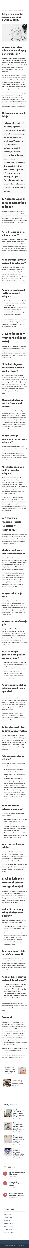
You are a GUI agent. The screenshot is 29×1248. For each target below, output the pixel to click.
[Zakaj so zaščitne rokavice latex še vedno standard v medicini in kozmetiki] (8, 1139)
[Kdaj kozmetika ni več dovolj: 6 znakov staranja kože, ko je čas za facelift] (8, 1113)
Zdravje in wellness (17, 1119)
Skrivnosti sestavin (12, 10)
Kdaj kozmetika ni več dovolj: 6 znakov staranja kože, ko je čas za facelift (18, 1113)
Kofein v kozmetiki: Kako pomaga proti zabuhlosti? (17, 1082)
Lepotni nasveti (8, 1217)
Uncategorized (8, 1229)
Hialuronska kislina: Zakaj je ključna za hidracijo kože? (10, 1070)
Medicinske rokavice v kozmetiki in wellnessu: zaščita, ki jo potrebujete (18, 1152)
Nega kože (7, 1220)
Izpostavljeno (7, 1214)
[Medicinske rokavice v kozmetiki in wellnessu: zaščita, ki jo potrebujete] (8, 1152)
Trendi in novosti (8, 1226)
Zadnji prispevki (11, 1105)
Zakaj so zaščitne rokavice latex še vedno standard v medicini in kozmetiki (18, 1139)
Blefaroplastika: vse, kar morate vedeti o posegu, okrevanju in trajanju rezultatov (18, 1126)
